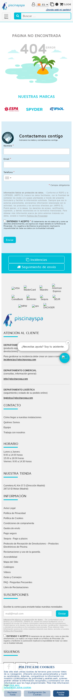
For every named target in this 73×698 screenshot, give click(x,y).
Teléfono (9, 172)
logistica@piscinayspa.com (18, 398)
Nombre (9, 145)
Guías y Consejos (13, 577)
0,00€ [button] (67, 4)
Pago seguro (10, 533)
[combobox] (8, 178)
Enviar (9, 239)
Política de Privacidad (15, 513)
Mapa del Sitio (11, 562)
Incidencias (38, 260)
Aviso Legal (10, 508)
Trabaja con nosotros (14, 432)
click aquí (14, 685)
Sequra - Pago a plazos (16, 538)
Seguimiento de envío (38, 267)
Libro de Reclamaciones (16, 587)
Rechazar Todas (12, 693)
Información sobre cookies (17, 687)
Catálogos (9, 567)
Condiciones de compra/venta (19, 523)
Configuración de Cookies (37, 693)
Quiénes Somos (12, 422)
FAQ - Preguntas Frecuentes (18, 582)
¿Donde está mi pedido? (58, 9)
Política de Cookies (13, 518)
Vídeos (7, 572)
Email (7, 158)
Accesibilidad (10, 557)
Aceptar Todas (61, 693)
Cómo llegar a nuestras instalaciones (22, 417)
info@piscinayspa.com (16, 379)
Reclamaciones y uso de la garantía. (22, 552)
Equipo (7, 427)
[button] (64, 358)
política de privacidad (37, 215)
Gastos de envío (12, 528)
